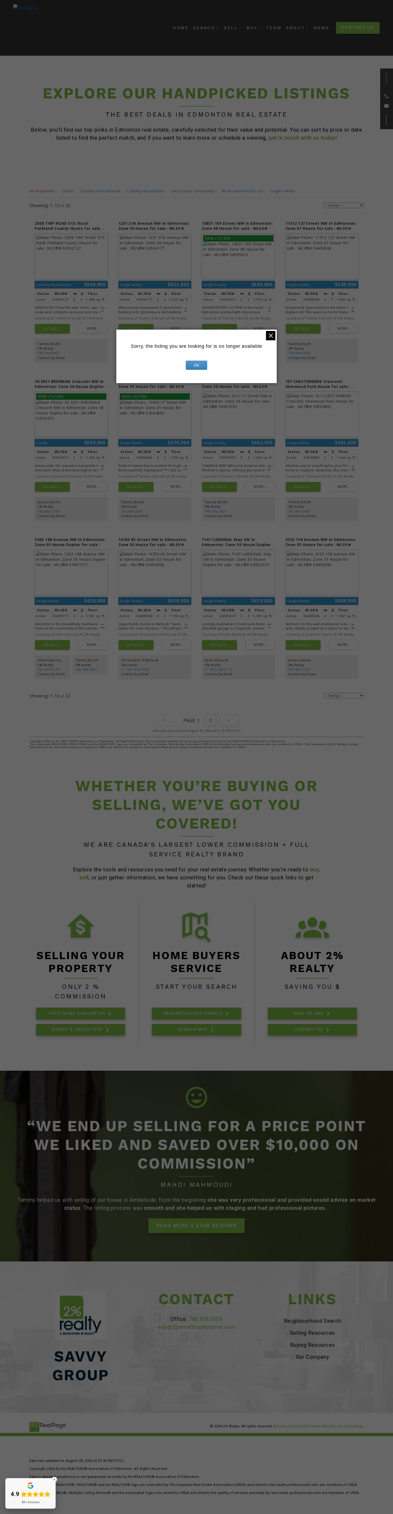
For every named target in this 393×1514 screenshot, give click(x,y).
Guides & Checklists (77, 1029)
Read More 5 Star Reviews (196, 1225)
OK (196, 365)
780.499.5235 (48, 669)
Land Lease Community (192, 190)
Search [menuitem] (204, 27)
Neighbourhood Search (193, 1013)
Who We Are (308, 1013)
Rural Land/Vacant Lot (243, 190)
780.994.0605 (48, 353)
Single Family (282, 190)
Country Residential (145, 190)
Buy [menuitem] (251, 27)
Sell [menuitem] (231, 27)
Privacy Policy (287, 1426)
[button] (358, 28)
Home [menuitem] (181, 27)
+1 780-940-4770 (218, 669)
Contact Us (357, 27)
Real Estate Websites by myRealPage (333, 1426)
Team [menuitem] (274, 27)
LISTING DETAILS (52, 329)
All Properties (42, 190)
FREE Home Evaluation (77, 1013)
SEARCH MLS (193, 1029)
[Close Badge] (54, 1479)
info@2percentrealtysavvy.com (196, 1327)
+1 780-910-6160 (135, 669)
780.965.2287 (48, 511)
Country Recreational (100, 190)
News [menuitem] (322, 27)
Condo (67, 190)
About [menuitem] (295, 27)
